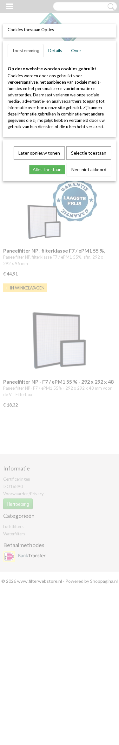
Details (55, 50)
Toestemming (25, 50)
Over (76, 50)
